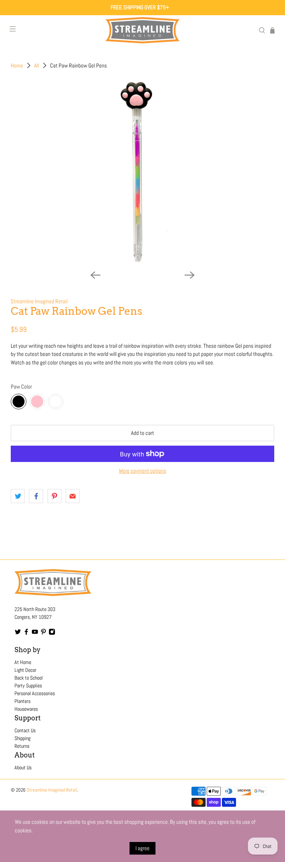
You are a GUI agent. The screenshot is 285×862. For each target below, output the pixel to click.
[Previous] (95, 275)
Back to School (28, 677)
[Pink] (37, 401)
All (36, 65)
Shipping (22, 738)
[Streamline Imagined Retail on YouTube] (35, 633)
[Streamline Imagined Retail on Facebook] (26, 633)
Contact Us (25, 730)
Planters (22, 701)
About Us (23, 767)
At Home (22, 662)
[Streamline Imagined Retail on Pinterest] (43, 633)
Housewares (26, 709)
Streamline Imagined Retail (39, 301)
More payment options (142, 471)
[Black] (18, 401)
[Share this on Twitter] (18, 496)
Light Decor (25, 670)
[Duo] (55, 401)
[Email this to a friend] (73, 496)
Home (17, 65)
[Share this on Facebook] (36, 496)
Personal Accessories (34, 693)
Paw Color (21, 386)
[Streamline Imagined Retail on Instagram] (52, 633)
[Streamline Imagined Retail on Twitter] (17, 633)
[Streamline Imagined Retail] (142, 30)
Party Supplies (28, 685)
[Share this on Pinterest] (55, 496)
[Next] (189, 275)
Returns (21, 746)
